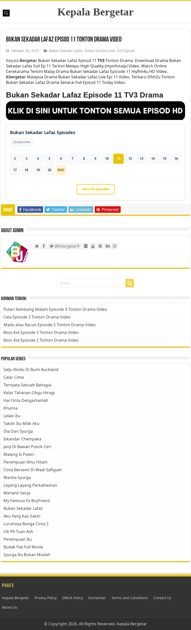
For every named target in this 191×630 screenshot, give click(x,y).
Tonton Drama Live (99, 50)
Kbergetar (16, 77)
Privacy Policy (46, 597)
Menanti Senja (16, 493)
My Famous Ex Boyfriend (26, 500)
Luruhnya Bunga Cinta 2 (25, 523)
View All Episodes (95, 189)
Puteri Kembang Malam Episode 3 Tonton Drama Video (55, 309)
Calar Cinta (13, 377)
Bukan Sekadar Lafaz (65, 50)
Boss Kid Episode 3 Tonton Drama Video (41, 332)
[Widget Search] (129, 283)
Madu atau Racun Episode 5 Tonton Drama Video (49, 324)
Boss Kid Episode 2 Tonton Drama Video (41, 340)
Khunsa (10, 408)
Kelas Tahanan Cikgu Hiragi (29, 392)
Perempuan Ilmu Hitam (25, 462)
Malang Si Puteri (18, 454)
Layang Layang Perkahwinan (30, 485)
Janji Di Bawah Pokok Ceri (27, 446)
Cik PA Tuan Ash (18, 531)
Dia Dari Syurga (18, 431)
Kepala (21, 60)
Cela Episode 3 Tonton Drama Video (37, 317)
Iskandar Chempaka (22, 439)
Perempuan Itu (17, 539)
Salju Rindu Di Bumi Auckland (30, 369)
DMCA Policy (72, 597)
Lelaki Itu (11, 416)
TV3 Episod (126, 50)
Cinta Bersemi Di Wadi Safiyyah (32, 469)
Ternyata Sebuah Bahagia (27, 385)
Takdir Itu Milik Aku (21, 423)
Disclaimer (97, 597)
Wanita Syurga (17, 477)
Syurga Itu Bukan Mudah (26, 554)
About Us (9, 607)
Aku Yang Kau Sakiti (21, 516)
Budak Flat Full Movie (23, 547)
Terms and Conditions (129, 597)
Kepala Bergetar (95, 12)
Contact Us (162, 597)
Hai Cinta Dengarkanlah (25, 400)
